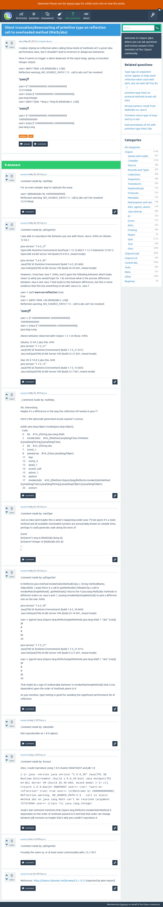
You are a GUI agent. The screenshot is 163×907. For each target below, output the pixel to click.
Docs (130, 248)
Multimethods (136, 188)
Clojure (129, 151)
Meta (128, 272)
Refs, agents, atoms (139, 206)
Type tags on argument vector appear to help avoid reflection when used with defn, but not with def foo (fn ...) (141, 79)
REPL (131, 225)
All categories (132, 147)
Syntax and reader (138, 156)
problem (23, 136)
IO (129, 216)
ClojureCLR (131, 258)
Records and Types (138, 169)
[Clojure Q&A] (8, 16)
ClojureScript (132, 253)
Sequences (134, 179)
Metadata (133, 197)
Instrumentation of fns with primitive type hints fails (140, 126)
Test (130, 243)
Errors (131, 220)
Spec (130, 239)
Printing (132, 230)
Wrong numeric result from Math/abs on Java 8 (140, 107)
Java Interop (135, 211)
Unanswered (47, 18)
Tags (59, 18)
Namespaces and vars (140, 202)
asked (21, 41)
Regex (131, 234)
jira (31, 136)
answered (25, 174)
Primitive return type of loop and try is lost (141, 117)
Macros (132, 165)
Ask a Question (72, 18)
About (70, 3)
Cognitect (124, 904)
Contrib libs (131, 262)
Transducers (134, 183)
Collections (134, 174)
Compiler (42, 41)
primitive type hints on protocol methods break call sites (140, 96)
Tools (128, 267)
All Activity (21, 18)
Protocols (133, 193)
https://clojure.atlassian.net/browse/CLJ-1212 (59, 880)
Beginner (130, 281)
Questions (34, 18)
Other (128, 276)
